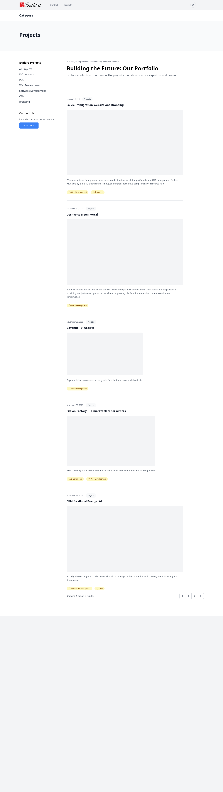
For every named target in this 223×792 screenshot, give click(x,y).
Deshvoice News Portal (82, 214)
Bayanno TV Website (80, 328)
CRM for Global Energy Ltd (84, 501)
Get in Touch (29, 125)
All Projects (25, 69)
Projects (87, 99)
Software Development (32, 90)
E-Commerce (26, 74)
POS (21, 80)
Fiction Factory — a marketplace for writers (96, 411)
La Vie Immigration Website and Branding (95, 105)
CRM (22, 96)
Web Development (30, 85)
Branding (24, 101)
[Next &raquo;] (201, 596)
